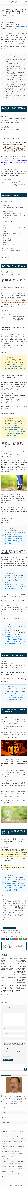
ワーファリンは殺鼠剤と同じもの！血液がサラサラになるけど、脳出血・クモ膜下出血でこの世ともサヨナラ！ (17, 318)
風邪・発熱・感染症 (7, 1173)
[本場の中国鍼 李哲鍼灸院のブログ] (14, 2)
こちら (15, 1103)
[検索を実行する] (25, 1069)
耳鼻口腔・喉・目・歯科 (8, 1161)
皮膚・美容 (5, 1153)
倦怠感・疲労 (13, 1141)
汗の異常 (5, 1148)
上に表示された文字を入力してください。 (12, 1051)
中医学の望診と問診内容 (11, 64)
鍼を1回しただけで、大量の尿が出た (15, 89)
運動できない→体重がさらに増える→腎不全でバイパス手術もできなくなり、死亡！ (16, 81)
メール (5, 1033)
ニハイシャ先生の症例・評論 (9, 928)
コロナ (11, 1133)
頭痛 (11, 1171)
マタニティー (15, 1136)
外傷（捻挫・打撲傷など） (16, 1143)
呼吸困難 (5, 1143)
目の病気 (14, 1153)
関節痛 (4, 1171)
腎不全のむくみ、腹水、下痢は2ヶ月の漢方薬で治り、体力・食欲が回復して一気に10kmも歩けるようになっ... (17, 183)
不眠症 (23, 1138)
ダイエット (5, 1136)
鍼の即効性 (21, 1168)
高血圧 (4, 1176)
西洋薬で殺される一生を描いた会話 (14, 66)
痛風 (17, 1151)
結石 (16, 1158)
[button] (3, 939)
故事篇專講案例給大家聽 (20, 26)
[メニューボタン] (2, 2)
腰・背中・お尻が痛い (8, 1166)
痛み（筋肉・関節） (7, 1151)
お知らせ (5, 1131)
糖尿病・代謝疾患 (5, 932)
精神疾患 (13, 1156)
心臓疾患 (21, 1146)
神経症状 (5, 1156)
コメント (5, 1011)
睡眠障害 (22, 1153)
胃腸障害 (5, 1163)
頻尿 (16, 1171)
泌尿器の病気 (14, 1148)
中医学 (4, 1141)
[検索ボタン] (26, 2)
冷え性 (21, 1141)
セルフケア (19, 1133)
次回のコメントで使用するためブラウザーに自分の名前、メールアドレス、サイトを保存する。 (14, 1044)
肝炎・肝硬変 (21, 1161)
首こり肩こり (19, 1173)
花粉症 (4, 1168)
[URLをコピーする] (25, 939)
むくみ (20, 1131)
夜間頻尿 (4, 1146)
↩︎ (3, 919)
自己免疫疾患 (20, 1166)
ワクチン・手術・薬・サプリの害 (10, 930)
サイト (4, 1038)
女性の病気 (13, 1146)
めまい (4, 1133)
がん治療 (13, 1131)
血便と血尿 (12, 1168)
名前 (4, 1028)
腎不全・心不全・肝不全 (16, 932)
